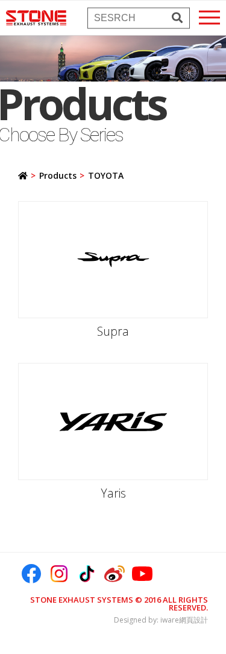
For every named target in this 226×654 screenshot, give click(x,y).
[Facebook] (31, 574)
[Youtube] (142, 574)
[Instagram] (59, 574)
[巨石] (36, 17)
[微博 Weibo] (114, 574)
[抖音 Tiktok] (87, 574)
